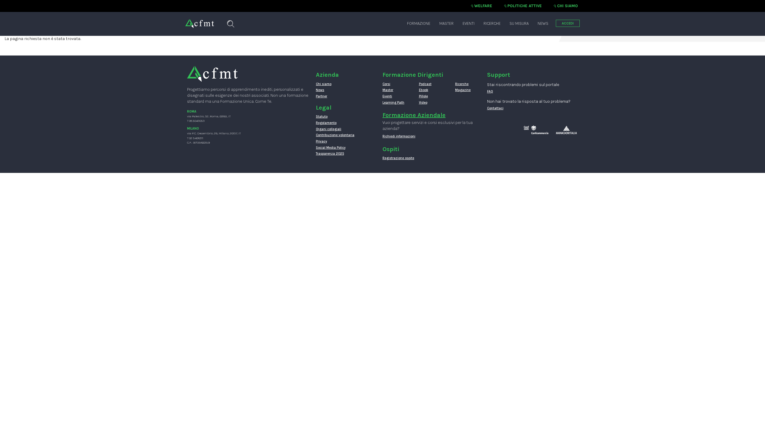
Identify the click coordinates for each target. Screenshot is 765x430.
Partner (321, 96)
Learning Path (393, 103)
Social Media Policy (330, 148)
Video (423, 103)
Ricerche (492, 23)
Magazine (463, 90)
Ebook (423, 90)
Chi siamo (567, 5)
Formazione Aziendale (414, 115)
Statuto (322, 117)
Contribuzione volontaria (335, 135)
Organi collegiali (328, 129)
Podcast (425, 84)
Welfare (483, 5)
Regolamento (326, 123)
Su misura (519, 23)
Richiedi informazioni (398, 136)
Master (446, 23)
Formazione (418, 23)
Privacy (321, 141)
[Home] (199, 20)
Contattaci (495, 108)
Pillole (423, 96)
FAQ (490, 91)
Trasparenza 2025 (330, 154)
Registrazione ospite (398, 158)
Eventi (469, 23)
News (543, 23)
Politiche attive (524, 5)
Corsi (386, 84)
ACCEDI (568, 23)
